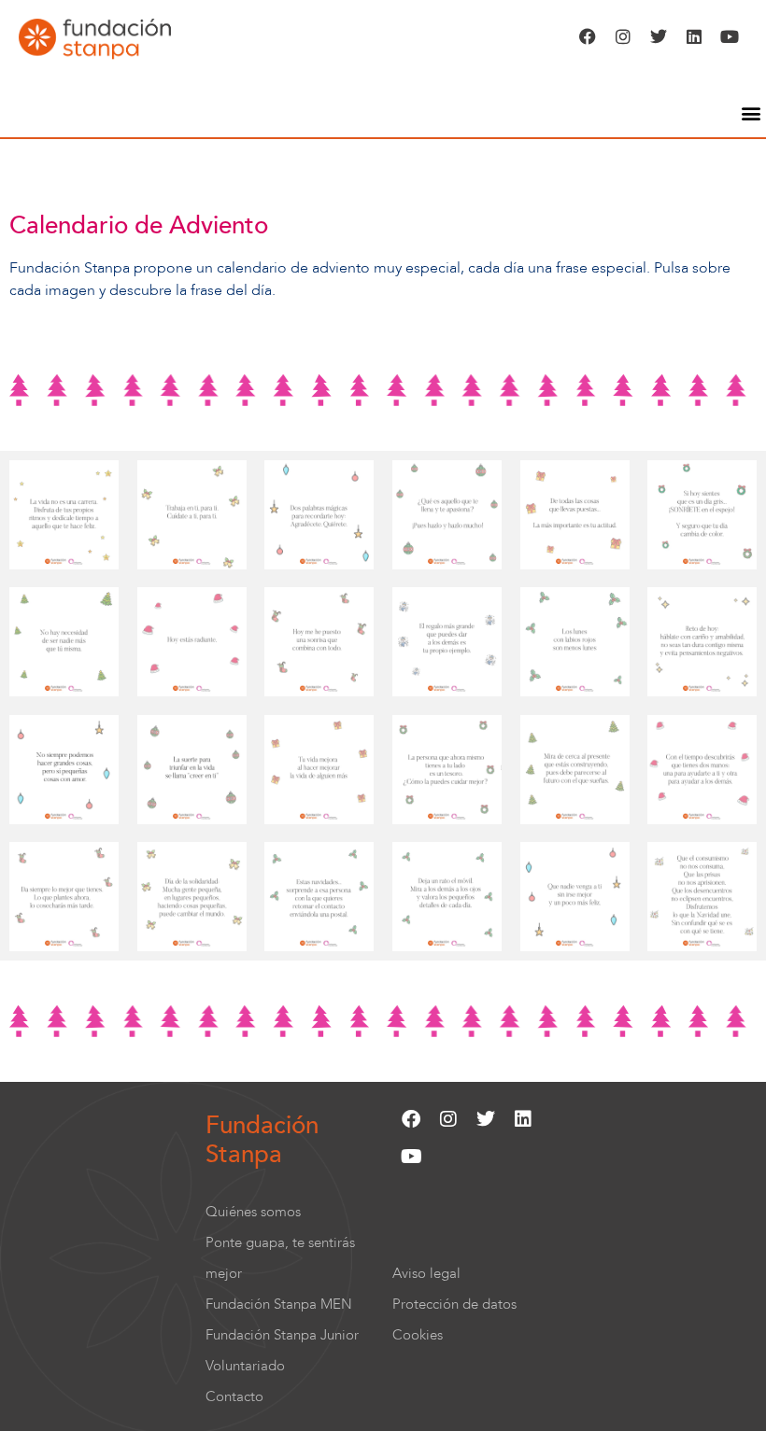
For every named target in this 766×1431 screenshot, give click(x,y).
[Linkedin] (694, 36)
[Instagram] (623, 36)
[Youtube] (729, 36)
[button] (750, 112)
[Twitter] (658, 36)
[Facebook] (587, 36)
